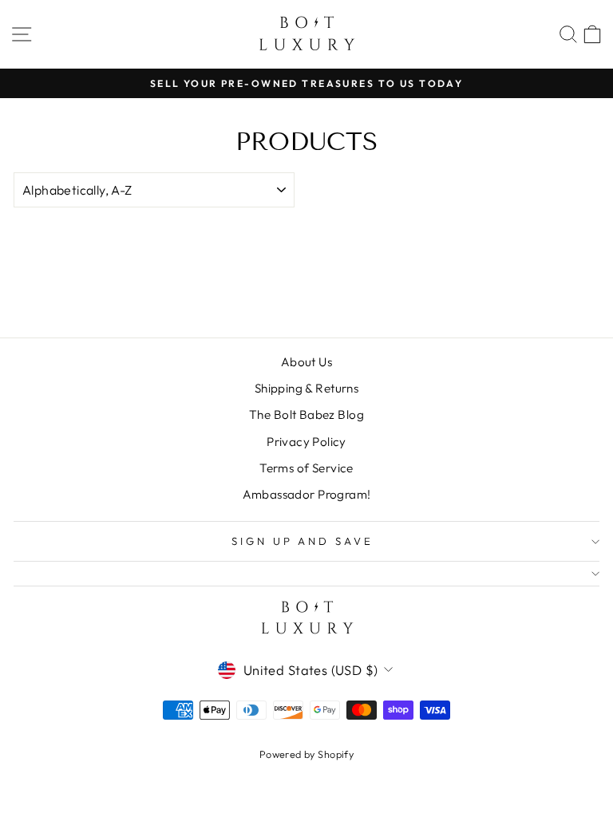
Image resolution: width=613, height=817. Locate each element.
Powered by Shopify (306, 754)
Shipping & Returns (306, 388)
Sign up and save (302, 541)
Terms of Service (306, 468)
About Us (306, 361)
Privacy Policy (306, 441)
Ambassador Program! (307, 494)
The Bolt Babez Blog (306, 414)
